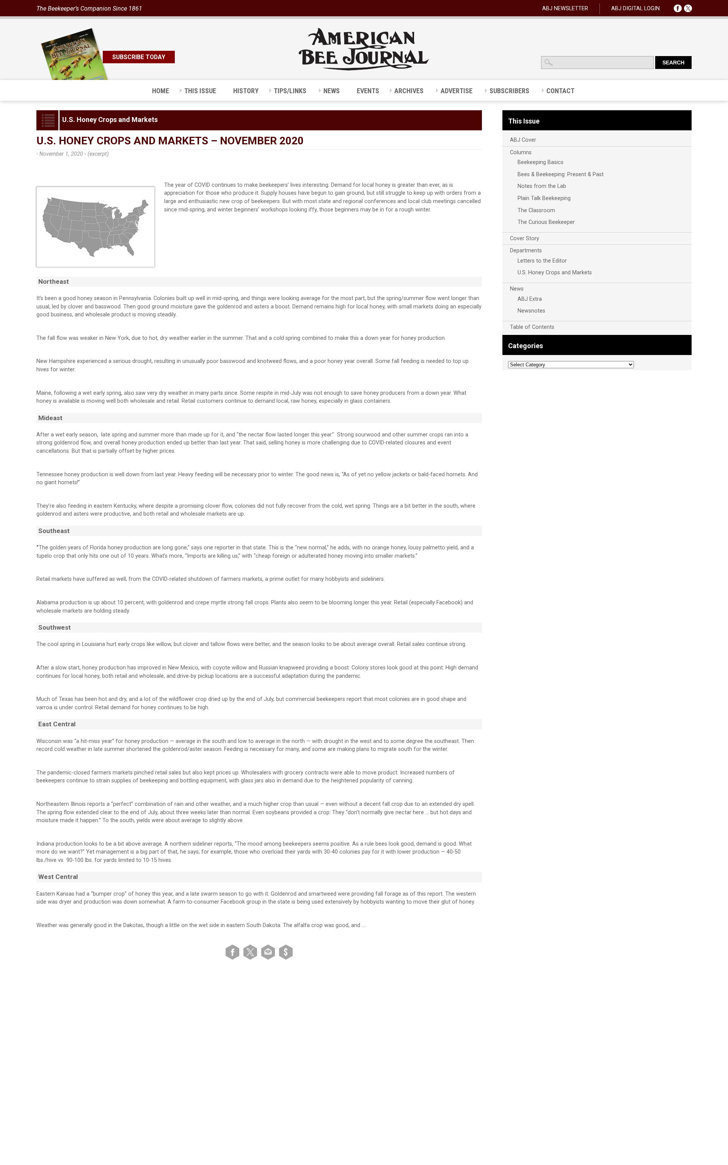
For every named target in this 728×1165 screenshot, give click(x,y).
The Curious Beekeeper (546, 222)
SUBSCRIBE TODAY (138, 57)
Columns (521, 152)
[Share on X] (251, 952)
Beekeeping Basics (540, 162)
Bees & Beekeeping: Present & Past (561, 174)
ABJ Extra (530, 299)
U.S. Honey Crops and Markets (555, 272)
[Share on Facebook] (234, 952)
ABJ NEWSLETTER (565, 8)
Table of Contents (532, 327)
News (517, 289)
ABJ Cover (523, 140)
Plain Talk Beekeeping (544, 198)
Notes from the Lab (542, 186)
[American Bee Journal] (364, 69)
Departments (526, 250)
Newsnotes (531, 311)
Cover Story (524, 238)
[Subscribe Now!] (286, 952)
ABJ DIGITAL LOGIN (635, 8)
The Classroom (536, 210)
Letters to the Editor (542, 261)
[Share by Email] (269, 952)
